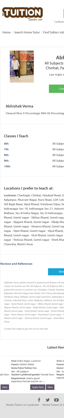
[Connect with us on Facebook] (39, 403)
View (48, 387)
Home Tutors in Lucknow (22, 404)
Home (6, 32)
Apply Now (36, 387)
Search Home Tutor (27, 32)
